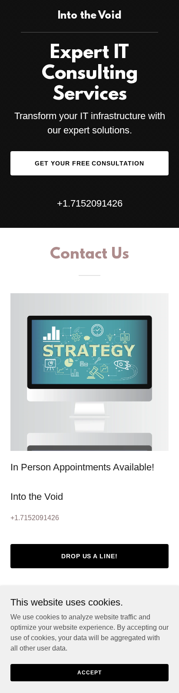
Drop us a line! (89, 556)
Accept (89, 672)
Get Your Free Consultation (90, 163)
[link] (89, 16)
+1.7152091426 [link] (90, 203)
